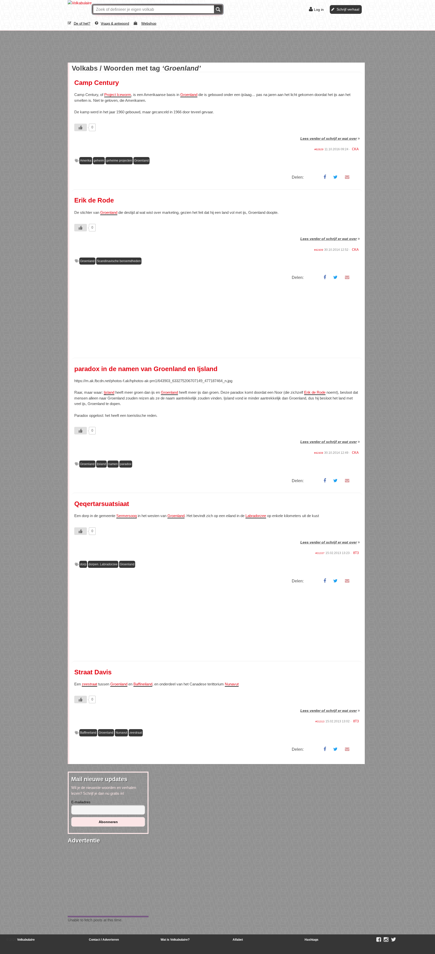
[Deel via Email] (347, 177)
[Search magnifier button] (218, 9)
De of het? (82, 23)
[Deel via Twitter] (335, 177)
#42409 (318, 249)
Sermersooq (126, 516)
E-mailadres (80, 802)
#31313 (319, 721)
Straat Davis (93, 672)
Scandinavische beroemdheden (119, 261)
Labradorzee (255, 516)
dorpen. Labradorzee (103, 564)
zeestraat (89, 684)
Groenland (188, 94)
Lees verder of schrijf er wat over (328, 138)
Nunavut (232, 684)
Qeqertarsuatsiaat (101, 504)
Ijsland (109, 392)
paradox (125, 464)
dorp (83, 564)
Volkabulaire (25, 939)
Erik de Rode (94, 200)
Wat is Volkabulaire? (175, 939)
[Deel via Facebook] (324, 177)
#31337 (319, 553)
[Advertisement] (108, 45)
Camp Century (96, 82)
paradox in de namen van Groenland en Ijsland (146, 369)
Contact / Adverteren (104, 939)
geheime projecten (119, 160)
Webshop (148, 23)
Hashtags (311, 939)
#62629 (318, 149)
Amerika (85, 160)
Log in (319, 10)
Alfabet (238, 939)
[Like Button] (80, 127)
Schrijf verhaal (348, 9)
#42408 (318, 452)
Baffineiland (142, 684)
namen (113, 464)
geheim (99, 160)
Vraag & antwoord (115, 23)
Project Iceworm (117, 94)
